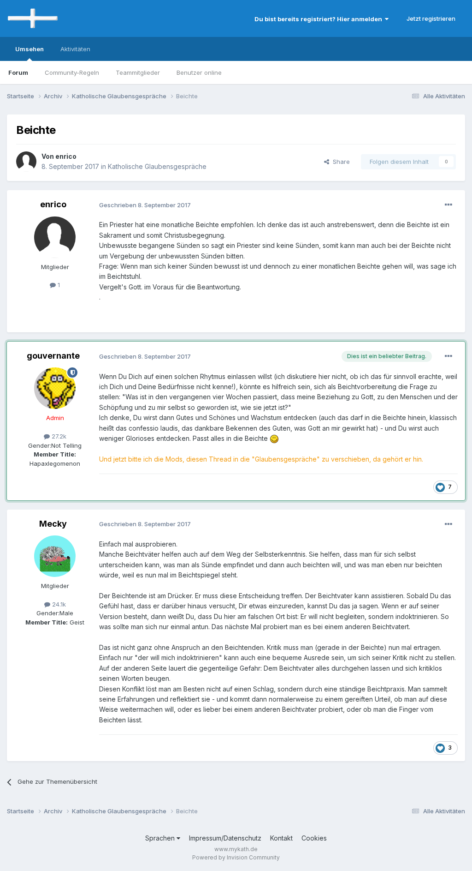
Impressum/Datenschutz (225, 838)
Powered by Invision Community (236, 857)
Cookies (314, 838)
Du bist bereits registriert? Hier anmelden (319, 19)
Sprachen (161, 838)
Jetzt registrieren (431, 18)
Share (339, 161)
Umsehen (29, 49)
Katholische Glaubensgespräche (157, 166)
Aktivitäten (75, 49)
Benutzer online (199, 72)
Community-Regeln (72, 72)
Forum (18, 72)
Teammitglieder (138, 72)
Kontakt (281, 838)
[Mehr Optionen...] (448, 204)
